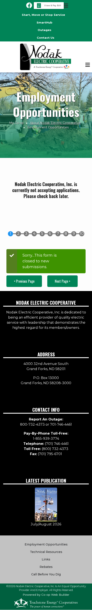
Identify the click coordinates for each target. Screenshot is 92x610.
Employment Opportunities (46, 544)
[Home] (46, 57)
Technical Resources (46, 552)
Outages (44, 30)
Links (46, 559)
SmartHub (44, 22)
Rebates (46, 567)
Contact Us (45, 37)
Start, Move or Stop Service (43, 14)
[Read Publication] (46, 504)
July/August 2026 (46, 524)
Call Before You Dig (46, 574)
